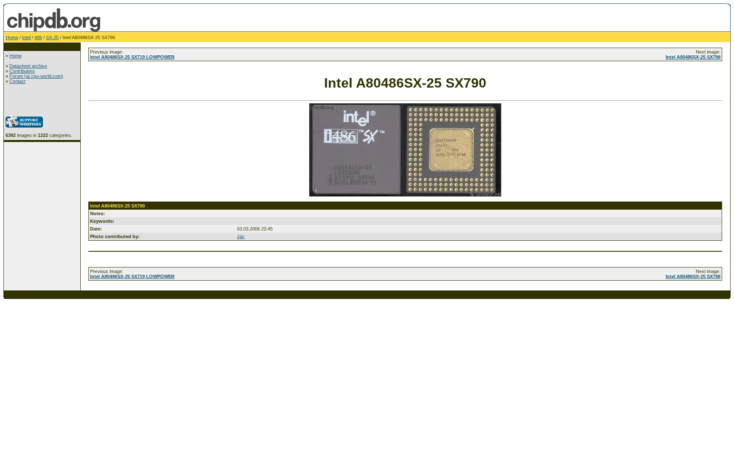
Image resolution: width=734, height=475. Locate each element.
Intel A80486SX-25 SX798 (693, 57)
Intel (26, 37)
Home (12, 37)
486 (38, 37)
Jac (241, 236)
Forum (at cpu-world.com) (36, 76)
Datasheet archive (28, 65)
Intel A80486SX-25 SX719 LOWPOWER (132, 57)
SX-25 (52, 37)
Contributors (22, 71)
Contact (17, 81)
